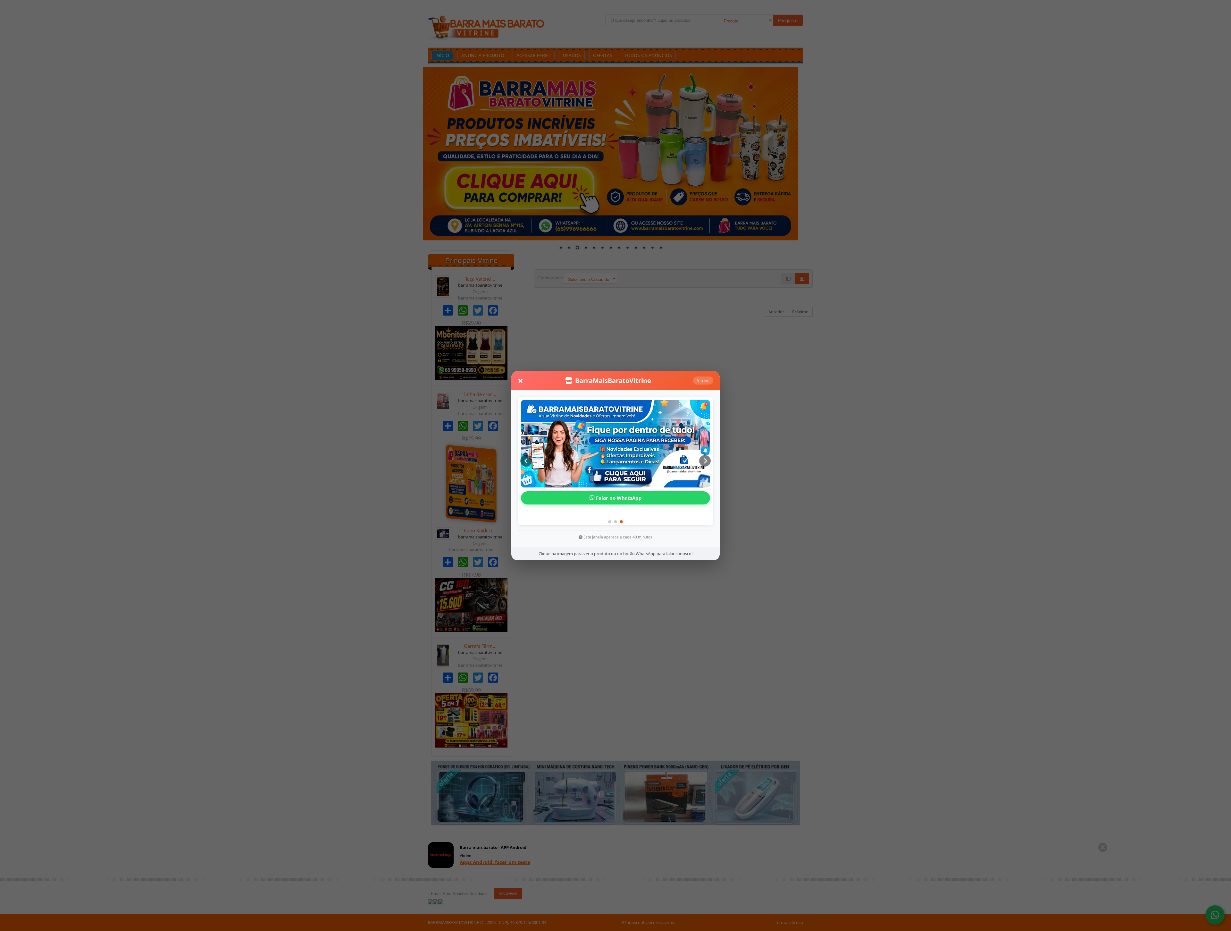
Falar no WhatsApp (618, 506)
